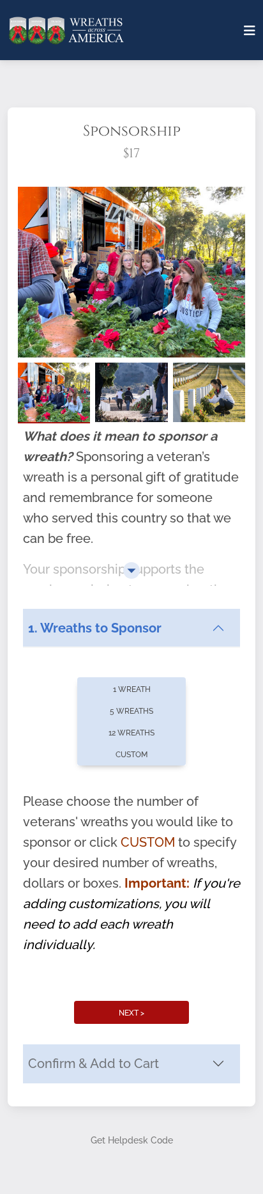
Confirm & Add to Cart (93, 1063)
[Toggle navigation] (249, 31)
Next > (131, 1013)
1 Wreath (132, 689)
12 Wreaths (131, 732)
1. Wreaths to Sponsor (95, 628)
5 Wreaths (131, 711)
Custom (131, 754)
